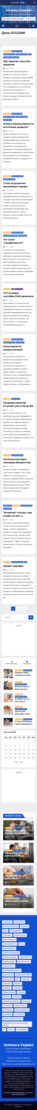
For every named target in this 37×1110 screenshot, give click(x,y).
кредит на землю (20, 1005)
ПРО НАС (29, 1093)
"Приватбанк (7, 922)
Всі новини (7, 51)
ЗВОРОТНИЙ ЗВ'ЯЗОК (18, 1094)
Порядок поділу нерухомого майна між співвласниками (18, 833)
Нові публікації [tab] (12, 663)
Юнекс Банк (26, 1001)
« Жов (16, 762)
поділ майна (7, 1014)
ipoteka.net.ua (29, 1087)
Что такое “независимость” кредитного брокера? (16, 243)
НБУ (30, 54)
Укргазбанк (16, 996)
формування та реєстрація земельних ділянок (15, 1024)
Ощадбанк (17, 983)
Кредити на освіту (24, 961)
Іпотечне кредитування (10, 926)
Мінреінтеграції (8, 979)
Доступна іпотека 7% (9, 944)
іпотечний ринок (22, 1029)
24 (6, 758)
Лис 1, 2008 (9, 68)
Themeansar (18, 1106)
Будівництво (7, 505)
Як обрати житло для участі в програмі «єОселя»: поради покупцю (17, 879)
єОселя (11, 1029)
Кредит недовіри (13, 566)
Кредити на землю (21, 54)
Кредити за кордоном (10, 957)
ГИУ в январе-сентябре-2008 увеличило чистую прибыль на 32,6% (18, 296)
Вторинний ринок (16, 931)
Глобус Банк (7, 935)
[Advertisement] (18, 640)
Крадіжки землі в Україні (10, 953)
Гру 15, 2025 (11, 882)
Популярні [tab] (27, 663)
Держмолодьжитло (9, 939)
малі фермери (7, 1010)
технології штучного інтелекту (12, 1018)
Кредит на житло (8, 966)
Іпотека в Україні (18, 10)
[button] (30, 26)
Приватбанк (17, 988)
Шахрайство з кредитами (11, 1001)
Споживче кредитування (11, 57)
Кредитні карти (8, 974)
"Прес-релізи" (29, 1072)
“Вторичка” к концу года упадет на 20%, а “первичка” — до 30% (17, 516)
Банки (5, 931)
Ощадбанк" (6, 988)
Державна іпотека (20, 935)
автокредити (7, 1005)
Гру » (21, 762)
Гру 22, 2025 (11, 859)
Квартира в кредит (9, 948)
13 (20, 750)
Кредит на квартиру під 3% (11, 970)
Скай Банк (21, 992)
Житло (22, 944)
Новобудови (7, 983)
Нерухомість (7, 119)
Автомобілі (24, 926)
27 (20, 758)
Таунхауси (6, 996)
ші (4, 1029)
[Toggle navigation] (17, 26)
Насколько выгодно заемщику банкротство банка (17, 462)
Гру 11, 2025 (11, 904)
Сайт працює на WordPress (13, 1104)
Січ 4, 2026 (11, 837)
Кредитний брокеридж (10, 235)
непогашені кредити (22, 1010)
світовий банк (19, 1014)
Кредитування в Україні (23, 974)
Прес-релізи (18, 289)
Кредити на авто (17, 51)
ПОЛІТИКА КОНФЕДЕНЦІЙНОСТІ (14, 1093)
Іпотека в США (19, 922)
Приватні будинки (8, 992)
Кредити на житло (9, 54)
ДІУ (13, 289)
